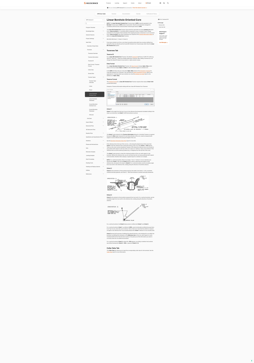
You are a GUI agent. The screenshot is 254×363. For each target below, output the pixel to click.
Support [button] (125, 3)
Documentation (126, 13)
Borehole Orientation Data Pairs (118, 140)
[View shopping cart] (164, 3)
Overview (114, 13)
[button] (160, 3)
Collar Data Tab (162, 27)
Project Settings (90, 38)
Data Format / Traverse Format (93, 65)
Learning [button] (117, 3)
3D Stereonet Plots (90, 129)
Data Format (135, 66)
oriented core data (139, 74)
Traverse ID (91, 60)
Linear (90, 86)
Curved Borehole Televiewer (93, 110)
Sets (87, 148)
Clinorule (91, 114)
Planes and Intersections (92, 144)
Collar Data (91, 69)
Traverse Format (113, 81)
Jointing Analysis (90, 155)
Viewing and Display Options (93, 166)
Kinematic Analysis (90, 151)
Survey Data (91, 73)
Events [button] (132, 3)
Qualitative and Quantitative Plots (94, 137)
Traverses (89, 49)
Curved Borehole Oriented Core (93, 104)
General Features (90, 35)
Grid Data (89, 118)
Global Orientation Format (139, 72)
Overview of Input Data (92, 46)
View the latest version (139, 7)
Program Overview (90, 27)
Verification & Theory (152, 13)
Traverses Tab (161, 25)
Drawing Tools (89, 163)
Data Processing (90, 159)
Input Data (88, 42)
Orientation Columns (145, 70)
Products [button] (108, 3)
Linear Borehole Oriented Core (93, 94)
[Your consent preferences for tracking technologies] (251, 360)
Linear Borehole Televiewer (93, 99)
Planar (90, 90)
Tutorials (138, 13)
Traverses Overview (93, 53)
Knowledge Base (90, 31)
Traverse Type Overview (92, 81)
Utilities (88, 170)
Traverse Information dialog (146, 34)
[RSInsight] (148, 3)
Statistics (88, 140)
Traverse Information (93, 57)
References (88, 174)
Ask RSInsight (162, 42)
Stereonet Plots (90, 126)
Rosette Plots (89, 133)
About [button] (139, 3)
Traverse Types (91, 77)
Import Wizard (89, 122)
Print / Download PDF (164, 19)
